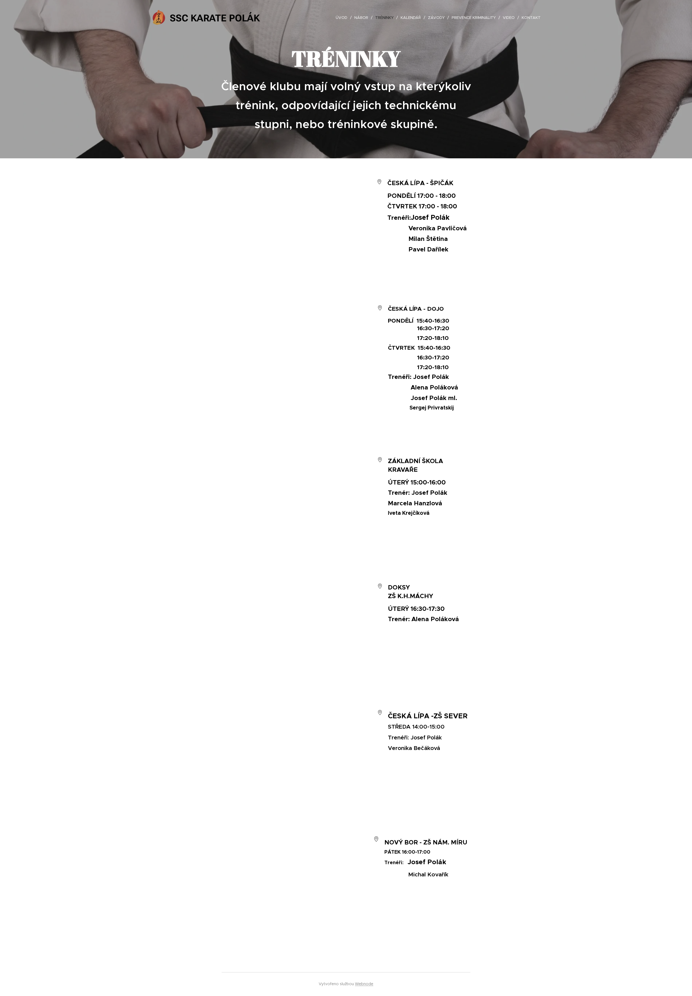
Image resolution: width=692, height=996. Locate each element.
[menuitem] (343, 17)
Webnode (364, 983)
